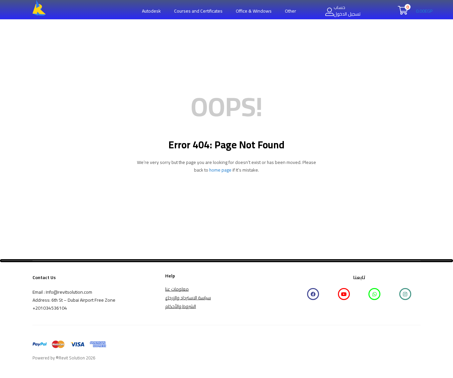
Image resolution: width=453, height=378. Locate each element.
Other (290, 11)
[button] (415, 11)
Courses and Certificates (198, 11)
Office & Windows (254, 11)
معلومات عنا (177, 289)
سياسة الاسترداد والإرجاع (188, 297)
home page (220, 170)
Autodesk (151, 11)
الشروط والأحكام (180, 306)
